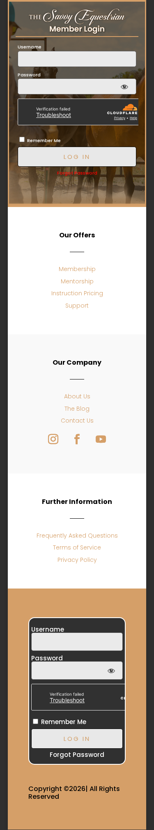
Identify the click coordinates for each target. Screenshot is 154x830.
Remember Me (43, 140)
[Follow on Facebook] (77, 439)
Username (29, 47)
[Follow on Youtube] (101, 439)
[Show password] (124, 86)
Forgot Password (77, 173)
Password (29, 74)
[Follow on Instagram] (53, 439)
